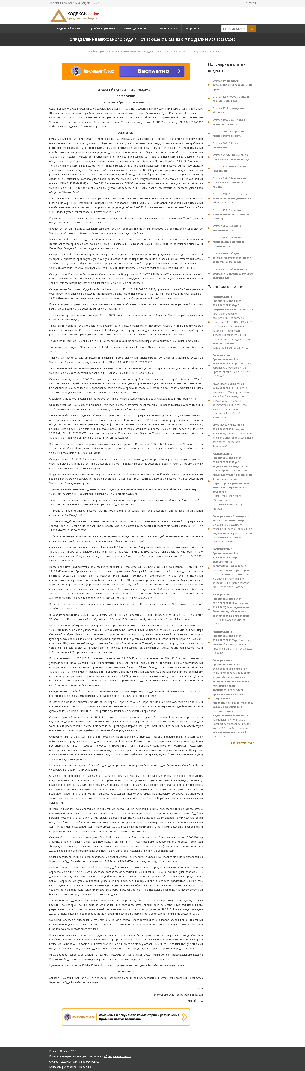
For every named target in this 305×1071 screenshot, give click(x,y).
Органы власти (167, 28)
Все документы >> (243, 742)
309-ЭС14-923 (75, 117)
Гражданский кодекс (67, 28)
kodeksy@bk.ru (89, 1061)
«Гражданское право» (117, 1056)
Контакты (250, 3)
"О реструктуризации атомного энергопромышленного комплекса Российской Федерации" (233, 435)
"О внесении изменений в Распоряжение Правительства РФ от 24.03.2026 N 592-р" (232, 642)
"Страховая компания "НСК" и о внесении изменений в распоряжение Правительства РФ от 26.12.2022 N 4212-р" (233, 568)
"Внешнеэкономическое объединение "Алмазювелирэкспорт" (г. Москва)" (232, 481)
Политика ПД (87, 1067)
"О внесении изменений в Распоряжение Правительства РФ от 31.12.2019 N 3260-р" (232, 365)
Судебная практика (102, 28)
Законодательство (136, 28)
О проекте (192, 28)
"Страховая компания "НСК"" (231, 609)
